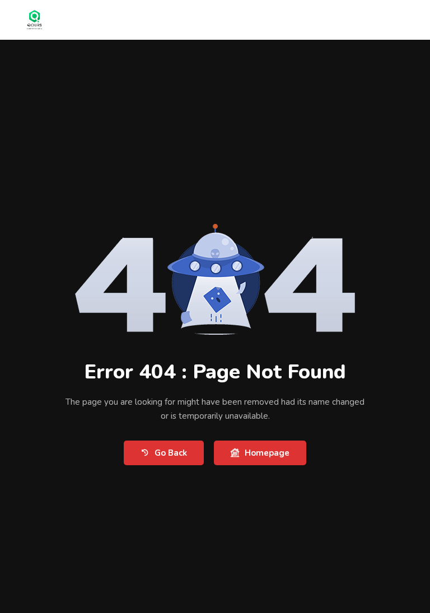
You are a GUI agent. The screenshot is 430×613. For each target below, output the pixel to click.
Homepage (267, 452)
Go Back (171, 452)
